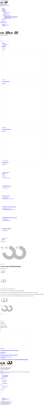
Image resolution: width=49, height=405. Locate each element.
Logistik (3, 9)
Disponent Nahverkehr (7, 15)
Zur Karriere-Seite (5, 230)
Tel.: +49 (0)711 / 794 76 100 (4, 372)
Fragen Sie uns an (3, 21)
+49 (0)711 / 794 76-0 (3, 4)
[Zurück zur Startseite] (4, 3)
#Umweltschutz (17, 294)
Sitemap (3, 25)
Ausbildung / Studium (7, 18)
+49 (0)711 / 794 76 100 (4, 35)
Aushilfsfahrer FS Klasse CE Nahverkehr (10, 17)
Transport (3, 8)
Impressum (4, 24)
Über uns (3, 11)
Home (3, 42)
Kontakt (3, 19)
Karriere (3, 14)
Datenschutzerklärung (5, 399)
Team (5, 13)
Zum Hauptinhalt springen (4, 0)
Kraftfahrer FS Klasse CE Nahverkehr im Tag (11, 16)
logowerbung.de (6, 402)
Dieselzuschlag (6, 44)
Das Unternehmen (7, 12)
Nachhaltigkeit (4, 10)
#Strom (43, 294)
